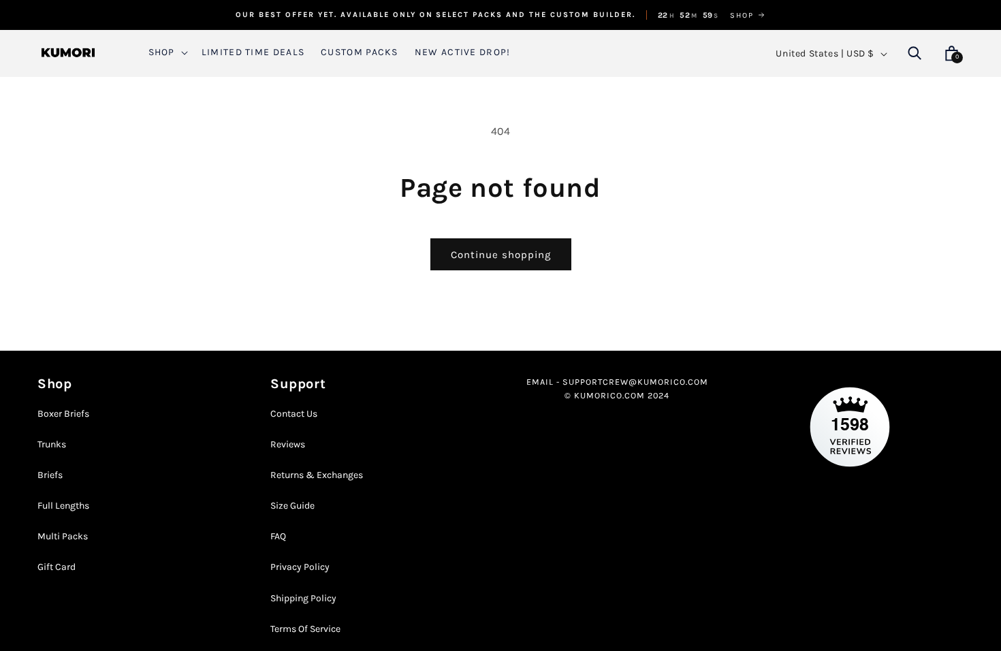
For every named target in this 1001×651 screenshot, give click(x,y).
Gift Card (56, 567)
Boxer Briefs (63, 414)
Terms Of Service (305, 629)
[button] (166, 52)
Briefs (50, 475)
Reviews (287, 444)
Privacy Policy (300, 567)
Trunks (51, 444)
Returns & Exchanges (316, 475)
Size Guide (292, 505)
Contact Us (293, 414)
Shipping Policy (303, 598)
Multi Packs (62, 536)
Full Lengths (63, 505)
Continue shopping (501, 255)
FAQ (278, 536)
